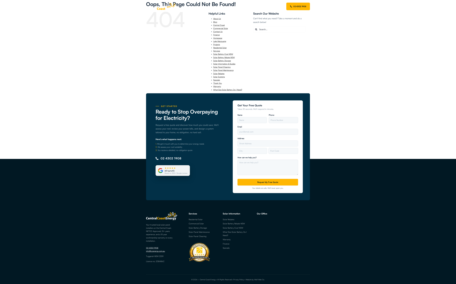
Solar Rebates (218, 73)
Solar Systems (219, 77)
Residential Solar (220, 48)
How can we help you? (247, 157)
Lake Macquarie (219, 41)
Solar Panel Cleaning (221, 67)
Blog (215, 22)
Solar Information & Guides (224, 64)
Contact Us (218, 31)
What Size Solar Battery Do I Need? (227, 90)
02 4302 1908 (152, 248)
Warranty (217, 86)
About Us (217, 18)
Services (216, 51)
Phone (271, 115)
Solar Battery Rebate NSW (224, 57)
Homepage (217, 38)
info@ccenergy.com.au (155, 251)
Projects (216, 44)
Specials (216, 80)
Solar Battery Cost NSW (223, 54)
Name (240, 115)
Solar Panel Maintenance (223, 70)
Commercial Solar (220, 28)
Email (240, 127)
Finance (216, 35)
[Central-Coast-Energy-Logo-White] (161, 3)
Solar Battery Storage (222, 60)
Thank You (217, 83)
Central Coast (219, 25)
